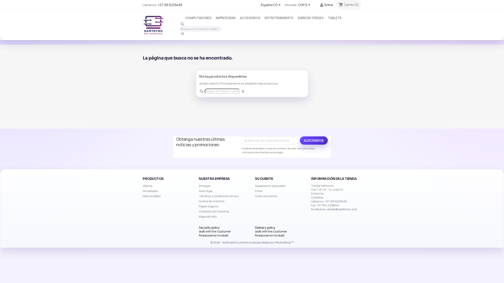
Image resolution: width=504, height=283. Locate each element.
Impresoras (225, 18)
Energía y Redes (310, 18)
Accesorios (250, 18)
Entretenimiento (279, 18)
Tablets (334, 18)
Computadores (198, 18)
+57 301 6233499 (170, 5)
